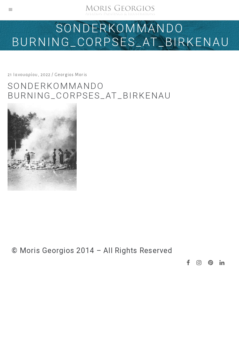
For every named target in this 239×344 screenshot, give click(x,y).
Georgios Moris (71, 74)
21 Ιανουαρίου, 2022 (29, 74)
